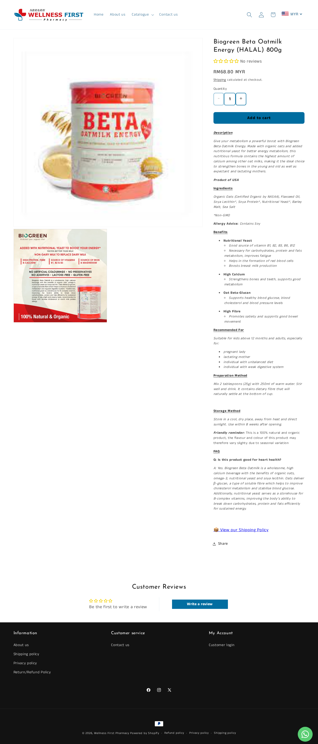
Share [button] (223, 544)
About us (21, 645)
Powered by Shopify (144, 733)
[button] (142, 14)
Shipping (219, 79)
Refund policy (174, 733)
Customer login (222, 645)
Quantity (220, 89)
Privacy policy (25, 663)
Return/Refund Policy (32, 672)
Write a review (200, 604)
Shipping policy (26, 654)
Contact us (120, 645)
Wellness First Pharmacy (111, 733)
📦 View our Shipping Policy (241, 530)
